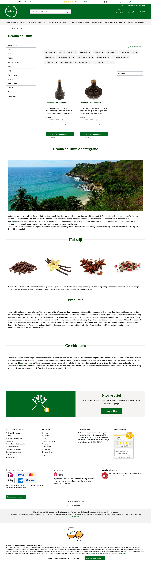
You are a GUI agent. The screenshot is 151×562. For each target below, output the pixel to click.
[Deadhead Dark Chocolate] (94, 89)
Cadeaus (11, 54)
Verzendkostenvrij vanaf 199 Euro (30, 2)
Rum (9, 66)
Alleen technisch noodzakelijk (58, 558)
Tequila (14, 221)
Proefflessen (12, 83)
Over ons (45, 433)
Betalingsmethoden (12, 446)
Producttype (101, 57)
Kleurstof (110, 52)
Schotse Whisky (13, 62)
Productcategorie (84, 57)
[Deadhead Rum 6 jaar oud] (60, 89)
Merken (10, 88)
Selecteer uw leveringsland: (75, 502)
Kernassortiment (47, 452)
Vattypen (97, 62)
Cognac (10, 71)
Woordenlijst (46, 449)
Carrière (44, 438)
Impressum (9, 441)
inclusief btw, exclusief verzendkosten (58, 125)
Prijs (109, 62)
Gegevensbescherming (13, 452)
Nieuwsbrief (131, 5)
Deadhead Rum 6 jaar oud (56, 102)
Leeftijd (48, 57)
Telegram (45, 455)
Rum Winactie (46, 446)
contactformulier (92, 437)
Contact (124, 5)
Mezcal (29, 363)
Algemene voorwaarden (14, 438)
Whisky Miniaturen (48, 441)
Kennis (10, 92)
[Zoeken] (68, 11)
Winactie (45, 444)
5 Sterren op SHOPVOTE (80, 1)
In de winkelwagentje (59, 134)
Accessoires (12, 79)
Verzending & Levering (13, 449)
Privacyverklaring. (121, 553)
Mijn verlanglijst (140, 5)
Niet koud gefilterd (64, 57)
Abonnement (12, 96)
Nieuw (10, 50)
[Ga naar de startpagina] (16, 11)
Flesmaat (97, 52)
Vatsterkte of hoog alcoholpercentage (74, 62)
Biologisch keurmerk (66, 52)
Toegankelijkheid (11, 457)
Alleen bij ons (12, 45)
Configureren (77, 558)
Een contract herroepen (16, 497)
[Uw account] (133, 11)
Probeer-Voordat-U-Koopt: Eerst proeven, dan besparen (122, 2)
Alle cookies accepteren (94, 558)
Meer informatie (119, 476)
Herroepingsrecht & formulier (16, 444)
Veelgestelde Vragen (13, 433)
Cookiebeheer (10, 455)
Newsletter (45, 436)
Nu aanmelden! (111, 411)
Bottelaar (83, 52)
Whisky (10, 58)
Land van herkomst (127, 52)
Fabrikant (49, 52)
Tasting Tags (49, 62)
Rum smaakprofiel (119, 57)
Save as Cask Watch (137, 46)
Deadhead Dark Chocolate (90, 102)
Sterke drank (12, 75)
